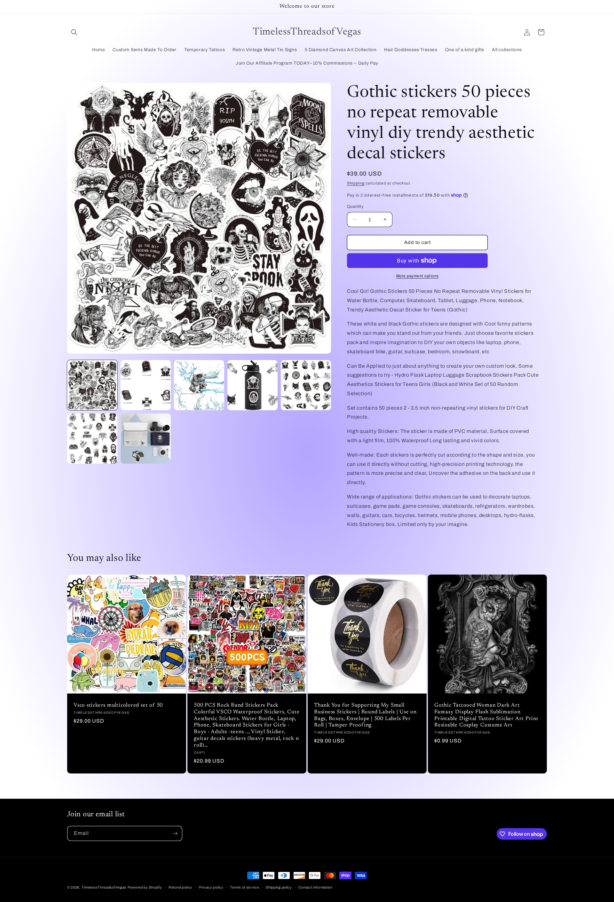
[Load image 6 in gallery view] (92, 438)
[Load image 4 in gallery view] (252, 385)
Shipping (356, 183)
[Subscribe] (175, 833)
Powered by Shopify (145, 887)
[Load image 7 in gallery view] (146, 438)
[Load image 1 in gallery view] (92, 385)
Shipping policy (279, 887)
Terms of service (244, 887)
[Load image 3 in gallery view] (199, 385)
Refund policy (180, 887)
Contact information (315, 887)
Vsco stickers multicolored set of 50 (118, 705)
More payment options (417, 276)
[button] (74, 32)
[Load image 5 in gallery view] (306, 385)
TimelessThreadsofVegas (104, 887)
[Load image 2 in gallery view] (146, 385)
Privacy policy (211, 887)
